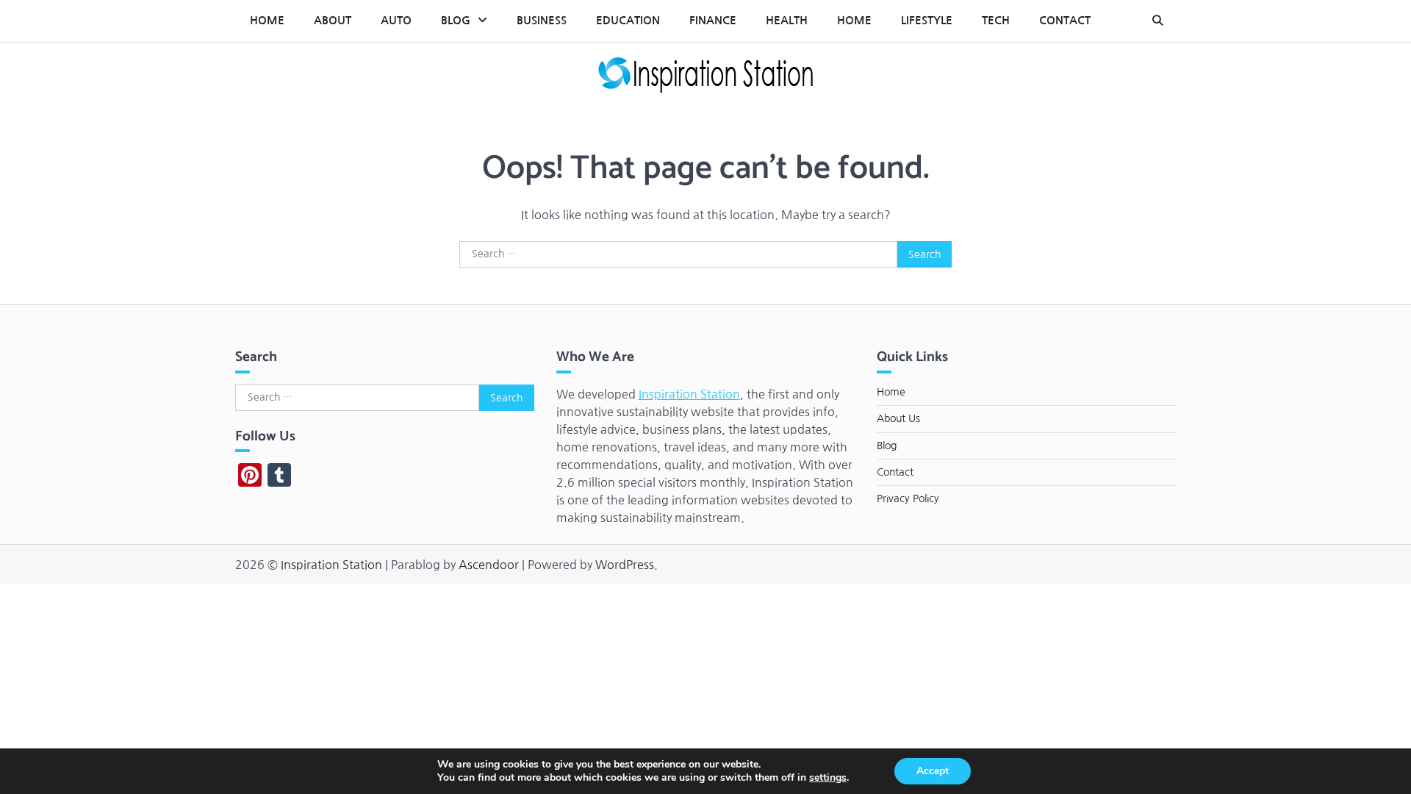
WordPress (624, 565)
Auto (396, 20)
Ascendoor (489, 565)
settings (828, 777)
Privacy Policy (908, 498)
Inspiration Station (689, 394)
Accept (932, 771)
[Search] (1157, 21)
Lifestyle (926, 20)
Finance (712, 20)
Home (267, 20)
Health (787, 20)
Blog (455, 20)
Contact (1065, 20)
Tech (996, 20)
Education (628, 20)
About (332, 20)
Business (542, 20)
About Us (898, 418)
